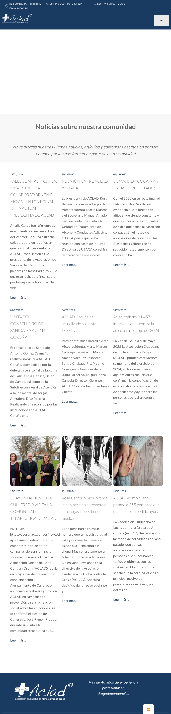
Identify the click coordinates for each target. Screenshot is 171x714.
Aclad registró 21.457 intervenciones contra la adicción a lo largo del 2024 (136, 323)
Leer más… (18, 297)
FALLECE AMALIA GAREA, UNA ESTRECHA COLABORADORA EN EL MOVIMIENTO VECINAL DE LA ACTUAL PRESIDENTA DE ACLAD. (33, 198)
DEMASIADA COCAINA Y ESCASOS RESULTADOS (136, 184)
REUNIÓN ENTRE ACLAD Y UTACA (85, 184)
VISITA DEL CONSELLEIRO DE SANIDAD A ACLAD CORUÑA (27, 327)
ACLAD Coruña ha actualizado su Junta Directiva (79, 323)
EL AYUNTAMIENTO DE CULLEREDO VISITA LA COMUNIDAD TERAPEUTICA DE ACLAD (33, 508)
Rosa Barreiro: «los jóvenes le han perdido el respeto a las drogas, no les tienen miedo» (85, 508)
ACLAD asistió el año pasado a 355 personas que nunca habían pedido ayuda (136, 504)
